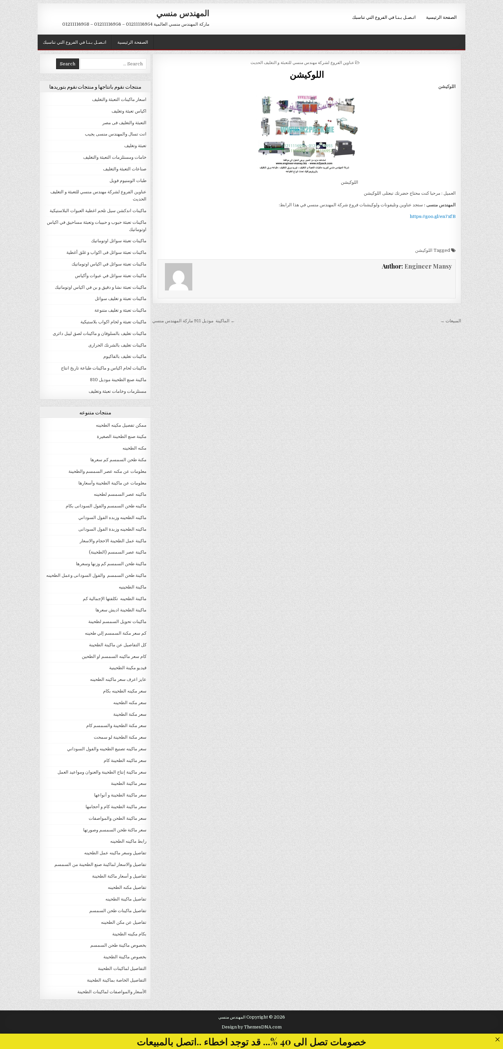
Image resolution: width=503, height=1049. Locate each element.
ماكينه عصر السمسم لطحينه (120, 494)
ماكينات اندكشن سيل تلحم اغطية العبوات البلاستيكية (98, 210)
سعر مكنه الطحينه (129, 702)
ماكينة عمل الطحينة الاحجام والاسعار (113, 540)
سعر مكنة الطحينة (129, 714)
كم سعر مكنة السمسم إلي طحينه (115, 633)
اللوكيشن (307, 74)
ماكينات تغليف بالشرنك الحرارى (117, 345)
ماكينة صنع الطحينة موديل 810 (118, 379)
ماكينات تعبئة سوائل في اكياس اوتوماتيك (109, 264)
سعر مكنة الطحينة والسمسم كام (116, 725)
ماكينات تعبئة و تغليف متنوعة (120, 310)
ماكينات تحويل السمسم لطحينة (117, 621)
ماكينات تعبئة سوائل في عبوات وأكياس (110, 275)
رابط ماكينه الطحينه (128, 841)
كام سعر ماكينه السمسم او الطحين (114, 656)
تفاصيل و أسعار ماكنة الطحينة (119, 876)
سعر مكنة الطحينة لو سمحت (120, 737)
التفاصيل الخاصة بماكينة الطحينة (116, 980)
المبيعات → (450, 320)
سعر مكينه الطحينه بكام (124, 691)
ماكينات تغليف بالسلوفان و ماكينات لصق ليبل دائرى (99, 333)
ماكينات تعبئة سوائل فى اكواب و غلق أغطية (106, 252)
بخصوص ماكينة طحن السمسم (118, 945)
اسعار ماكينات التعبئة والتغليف (119, 99)
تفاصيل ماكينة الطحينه (125, 899)
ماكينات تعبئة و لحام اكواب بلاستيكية (113, 321)
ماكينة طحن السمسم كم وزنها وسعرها (111, 563)
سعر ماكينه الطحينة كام (125, 760)
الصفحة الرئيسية (441, 16)
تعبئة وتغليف (135, 145)
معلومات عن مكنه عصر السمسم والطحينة (107, 471)
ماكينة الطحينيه (132, 587)
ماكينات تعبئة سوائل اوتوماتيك (118, 240)
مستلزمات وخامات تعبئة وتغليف (117, 391)
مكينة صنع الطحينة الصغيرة (121, 436)
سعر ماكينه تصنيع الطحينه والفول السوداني (106, 748)
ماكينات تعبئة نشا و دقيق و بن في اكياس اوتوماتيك (100, 287)
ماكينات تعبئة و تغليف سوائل (120, 298)
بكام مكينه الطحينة (129, 933)
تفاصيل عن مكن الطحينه (123, 922)
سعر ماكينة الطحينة (128, 783)
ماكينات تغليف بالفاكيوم (124, 356)
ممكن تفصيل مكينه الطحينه (121, 425)
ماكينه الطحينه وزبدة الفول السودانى (112, 529)
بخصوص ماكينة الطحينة (124, 956)
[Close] (497, 1039)
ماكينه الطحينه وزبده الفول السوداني (112, 517)
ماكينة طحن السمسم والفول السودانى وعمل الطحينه (96, 575)
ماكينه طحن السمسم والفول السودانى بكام (106, 505)
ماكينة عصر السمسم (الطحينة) (117, 552)
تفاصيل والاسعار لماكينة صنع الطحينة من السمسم (100, 864)
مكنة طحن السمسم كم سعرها (118, 459)
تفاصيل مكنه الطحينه (127, 887)
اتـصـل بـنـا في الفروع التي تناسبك (384, 16)
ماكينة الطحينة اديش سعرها (120, 609)
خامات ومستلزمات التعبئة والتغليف (114, 157)
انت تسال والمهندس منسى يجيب (115, 134)
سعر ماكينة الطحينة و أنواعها (120, 795)
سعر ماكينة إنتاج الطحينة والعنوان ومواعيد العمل (101, 772)
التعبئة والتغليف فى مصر (124, 122)
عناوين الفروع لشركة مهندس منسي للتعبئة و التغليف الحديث (302, 62)
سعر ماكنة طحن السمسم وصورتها (114, 829)
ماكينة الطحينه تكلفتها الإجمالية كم (114, 598)
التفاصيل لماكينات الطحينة (122, 968)
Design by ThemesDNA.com (252, 1027)
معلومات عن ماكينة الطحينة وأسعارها (112, 482)
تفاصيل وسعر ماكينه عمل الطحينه (115, 852)
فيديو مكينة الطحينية (127, 667)
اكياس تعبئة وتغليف (129, 111)
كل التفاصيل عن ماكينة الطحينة (117, 644)
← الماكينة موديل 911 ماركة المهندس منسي (193, 320)
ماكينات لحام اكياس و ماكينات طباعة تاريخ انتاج (103, 368)
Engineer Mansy (428, 266)
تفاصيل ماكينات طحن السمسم (117, 910)
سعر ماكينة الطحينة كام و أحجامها (116, 806)
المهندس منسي (182, 12)
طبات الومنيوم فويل (127, 180)
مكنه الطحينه (134, 448)
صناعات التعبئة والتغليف (124, 168)
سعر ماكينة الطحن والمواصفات (117, 818)
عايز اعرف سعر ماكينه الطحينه (118, 679)
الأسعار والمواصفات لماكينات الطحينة (111, 991)
